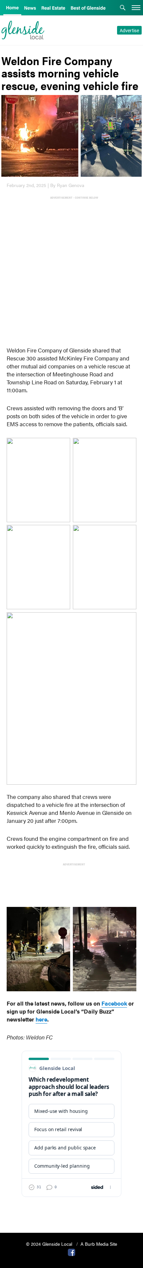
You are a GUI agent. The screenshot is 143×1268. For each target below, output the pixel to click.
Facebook (114, 1003)
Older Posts (71, 1211)
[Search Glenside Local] (122, 8)
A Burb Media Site (98, 1243)
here (41, 1019)
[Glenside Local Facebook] (71, 1251)
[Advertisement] (71, 271)
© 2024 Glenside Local (49, 1243)
